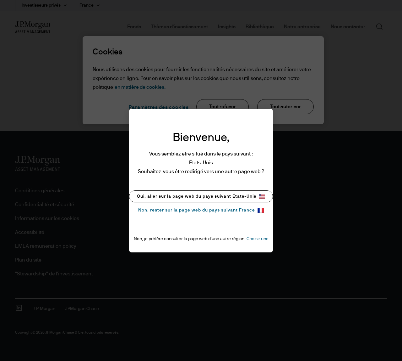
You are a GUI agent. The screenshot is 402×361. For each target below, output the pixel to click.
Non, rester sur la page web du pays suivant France (196, 210)
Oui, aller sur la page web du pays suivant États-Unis (196, 196)
